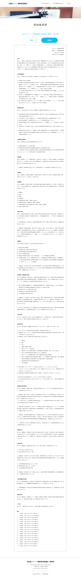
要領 (31, 40)
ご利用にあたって (44, 571)
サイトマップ (36, 571)
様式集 (49, 40)
